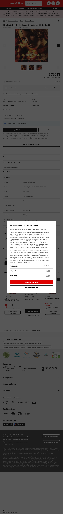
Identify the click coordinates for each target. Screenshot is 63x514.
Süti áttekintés (27, 262)
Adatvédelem (13, 262)
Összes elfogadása (31, 282)
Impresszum (19, 262)
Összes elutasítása (31, 287)
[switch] (48, 271)
